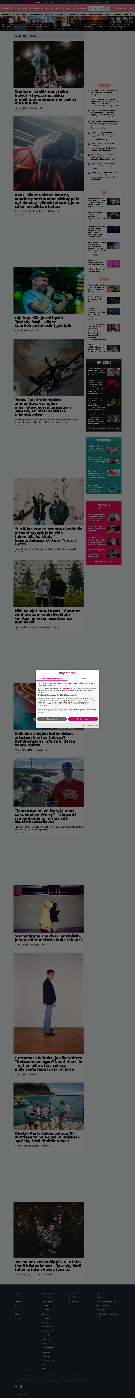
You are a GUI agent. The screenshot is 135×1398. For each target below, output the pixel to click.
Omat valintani (52, 719)
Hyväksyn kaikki (83, 719)
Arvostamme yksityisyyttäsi (52, 678)
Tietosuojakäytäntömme (90, 725)
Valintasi (83, 678)
